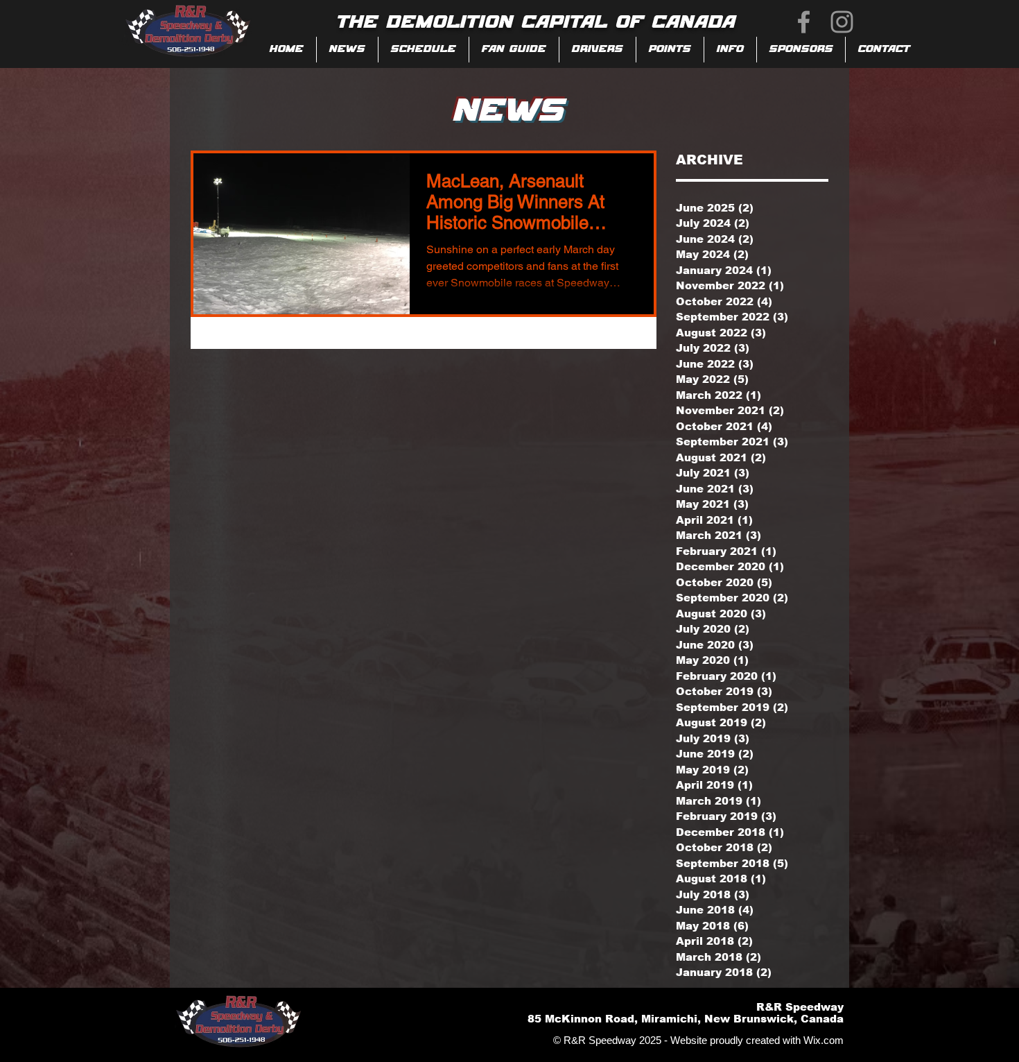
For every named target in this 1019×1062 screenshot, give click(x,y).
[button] (514, 49)
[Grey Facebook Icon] (804, 22)
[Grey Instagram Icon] (842, 22)
